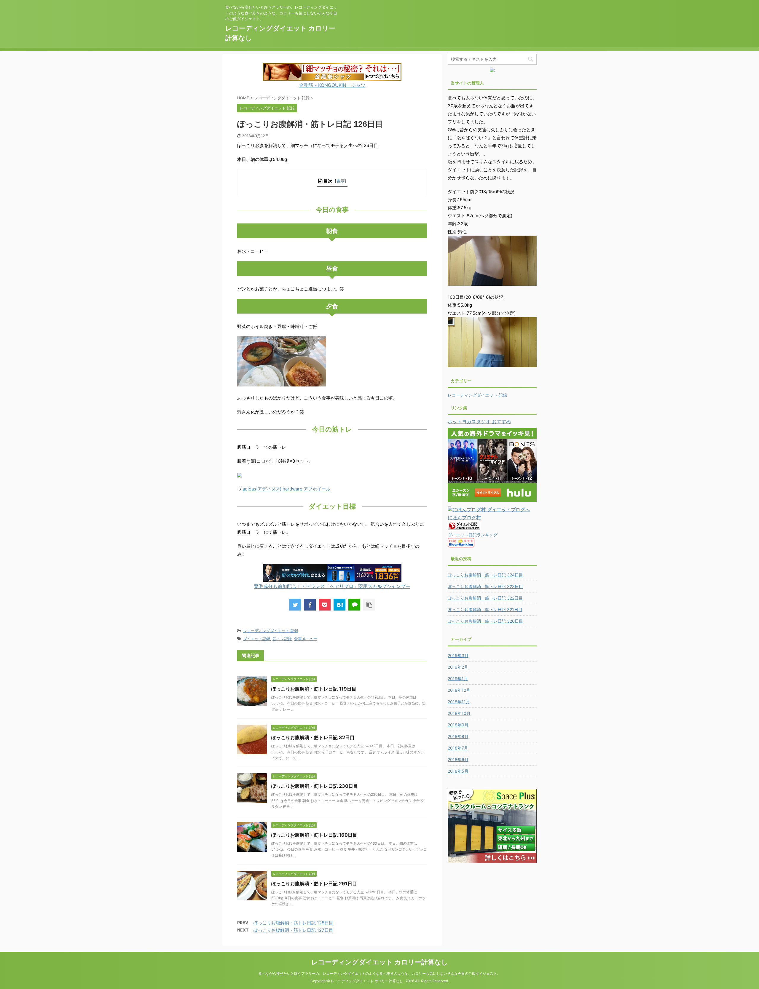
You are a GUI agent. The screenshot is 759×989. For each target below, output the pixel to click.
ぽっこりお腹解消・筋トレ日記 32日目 (313, 737)
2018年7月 (458, 747)
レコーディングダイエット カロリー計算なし (379, 962)
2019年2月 (458, 667)
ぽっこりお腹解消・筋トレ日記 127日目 (293, 930)
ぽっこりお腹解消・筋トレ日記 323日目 (485, 586)
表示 (340, 180)
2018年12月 (459, 690)
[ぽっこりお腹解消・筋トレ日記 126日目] (339, 605)
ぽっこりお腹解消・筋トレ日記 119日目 (313, 689)
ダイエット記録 (256, 638)
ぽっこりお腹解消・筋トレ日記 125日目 (293, 923)
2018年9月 (458, 724)
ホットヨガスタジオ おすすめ (479, 421)
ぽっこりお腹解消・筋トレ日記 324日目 (485, 574)
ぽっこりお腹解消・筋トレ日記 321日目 (485, 609)
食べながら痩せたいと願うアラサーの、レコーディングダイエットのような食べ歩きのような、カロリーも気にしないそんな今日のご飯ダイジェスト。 (379, 973)
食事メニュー (305, 638)
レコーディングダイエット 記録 (270, 630)
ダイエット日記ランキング (473, 534)
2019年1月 (458, 678)
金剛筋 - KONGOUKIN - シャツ (332, 85)
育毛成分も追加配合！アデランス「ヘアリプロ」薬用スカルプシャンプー (332, 586)
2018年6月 (458, 759)
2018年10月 (459, 713)
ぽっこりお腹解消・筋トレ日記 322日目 (485, 597)
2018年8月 (458, 736)
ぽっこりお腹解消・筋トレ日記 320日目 (485, 621)
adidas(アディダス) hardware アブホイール (286, 489)
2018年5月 (458, 771)
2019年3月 (458, 655)
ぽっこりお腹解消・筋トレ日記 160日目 (314, 835)
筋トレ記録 (282, 638)
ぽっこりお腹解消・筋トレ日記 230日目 (314, 786)
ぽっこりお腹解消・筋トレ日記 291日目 (314, 883)
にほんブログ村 (464, 517)
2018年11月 (459, 701)
